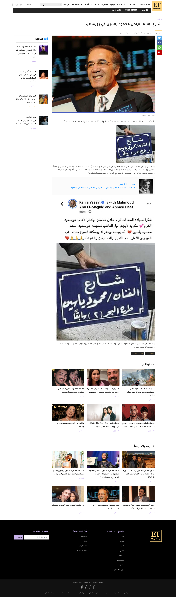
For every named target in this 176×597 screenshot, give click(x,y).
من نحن (126, 593)
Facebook (12, 5)
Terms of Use (66, 593)
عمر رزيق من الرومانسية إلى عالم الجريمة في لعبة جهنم (26, 120)
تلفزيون (104, 5)
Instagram (16, 5)
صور (122, 546)
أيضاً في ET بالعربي (127, 184)
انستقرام (83, 546)
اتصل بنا (116, 593)
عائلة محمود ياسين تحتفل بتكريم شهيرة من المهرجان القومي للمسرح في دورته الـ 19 (103, 474)
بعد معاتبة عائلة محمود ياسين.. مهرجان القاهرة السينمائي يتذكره (103, 188)
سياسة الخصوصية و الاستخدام (98, 593)
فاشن (121, 565)
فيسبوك (83, 536)
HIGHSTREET (77, 5)
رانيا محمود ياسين (137, 354)
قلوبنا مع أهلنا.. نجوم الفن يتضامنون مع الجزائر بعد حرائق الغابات (140, 392)
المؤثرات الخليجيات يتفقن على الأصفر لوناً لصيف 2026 (26, 99)
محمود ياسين (149, 354)
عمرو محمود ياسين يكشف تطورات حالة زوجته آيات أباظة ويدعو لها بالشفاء (138, 474)
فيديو (112, 5)
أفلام (87, 5)
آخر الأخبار (121, 5)
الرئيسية (131, 5)
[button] (159, 38)
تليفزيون (151, 431)
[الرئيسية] (156, 6)
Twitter (21, 5)
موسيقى (95, 5)
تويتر (85, 541)
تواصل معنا (82, 551)
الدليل (143, 10)
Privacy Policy (80, 593)
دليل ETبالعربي (118, 570)
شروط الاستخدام (50, 593)
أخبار (122, 536)
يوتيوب (82, 587)
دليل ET (29, 4)
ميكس (66, 5)
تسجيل (19, 538)
